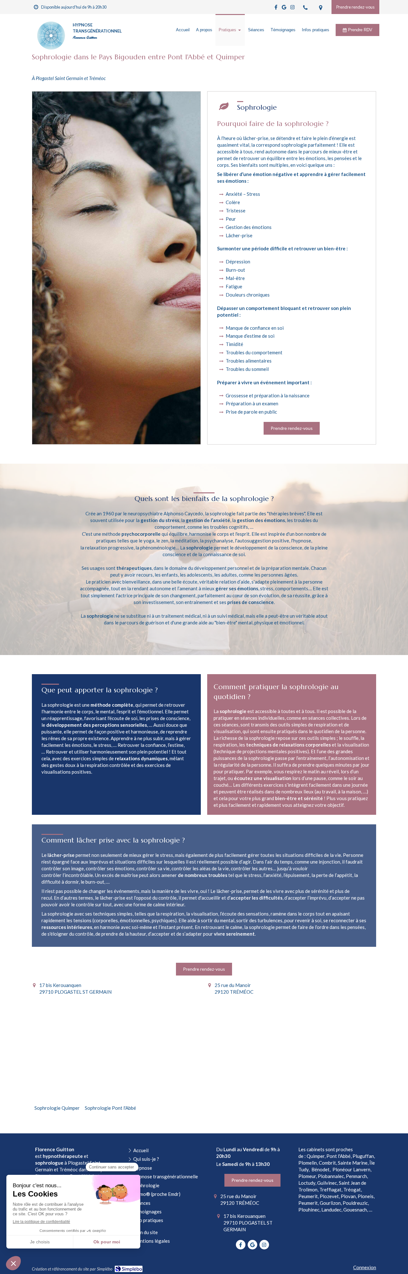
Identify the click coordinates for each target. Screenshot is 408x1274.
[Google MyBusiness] (284, 8)
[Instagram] (292, 8)
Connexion (364, 1267)
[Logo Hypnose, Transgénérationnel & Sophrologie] (51, 49)
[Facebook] (275, 8)
